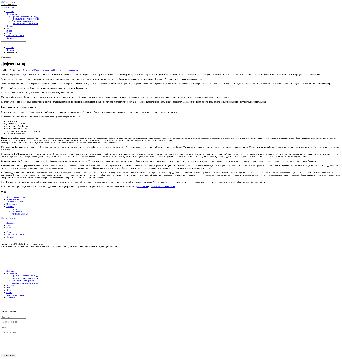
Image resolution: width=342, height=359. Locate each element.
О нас (9, 33)
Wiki (8, 28)
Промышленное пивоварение (25, 19)
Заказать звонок (8, 7)
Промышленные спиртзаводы (25, 16)
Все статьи (11, 50)
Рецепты (10, 206)
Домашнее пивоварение (23, 21)
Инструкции (12, 204)
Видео (9, 31)
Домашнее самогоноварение (25, 23)
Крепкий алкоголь (20, 214)
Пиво (14, 209)
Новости (10, 26)
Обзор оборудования (42, 70)
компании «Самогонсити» (163, 186)
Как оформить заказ (15, 35)
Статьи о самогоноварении (65, 70)
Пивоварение (12, 199)
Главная (10, 11)
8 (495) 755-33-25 (9, 4)
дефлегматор (142, 186)
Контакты (10, 38)
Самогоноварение (14, 202)
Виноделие (17, 211)
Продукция (11, 14)
